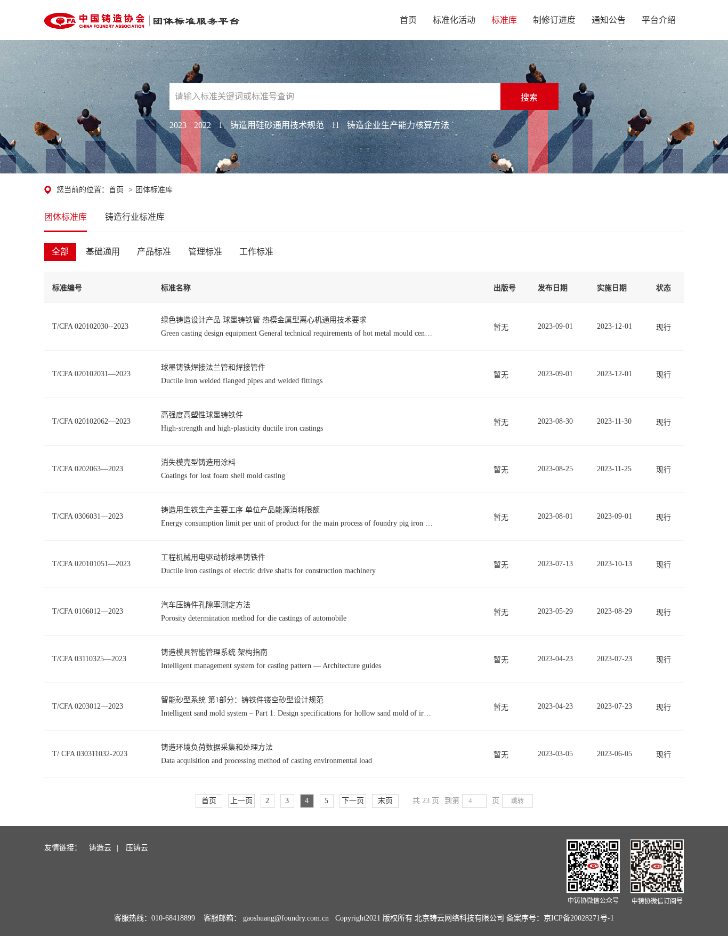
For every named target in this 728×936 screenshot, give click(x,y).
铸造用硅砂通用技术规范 (277, 125)
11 (335, 125)
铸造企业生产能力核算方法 (398, 125)
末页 (385, 801)
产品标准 (154, 251)
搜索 (529, 97)
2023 (178, 125)
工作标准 (256, 251)
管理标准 (205, 251)
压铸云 (137, 848)
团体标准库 (154, 190)
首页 (408, 20)
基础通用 (103, 251)
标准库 (504, 20)
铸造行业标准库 (135, 216)
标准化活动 (454, 20)
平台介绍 (659, 20)
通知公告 (609, 20)
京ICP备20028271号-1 (579, 918)
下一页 (353, 801)
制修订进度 (554, 20)
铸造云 (100, 848)
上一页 (241, 801)
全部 (60, 251)
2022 (202, 125)
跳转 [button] (517, 801)
